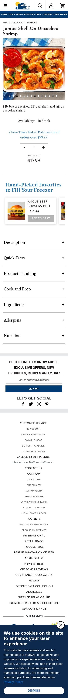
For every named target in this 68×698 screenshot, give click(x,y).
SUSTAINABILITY (34, 491)
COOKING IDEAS (33, 440)
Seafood (32, 23)
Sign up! (34, 388)
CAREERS (34, 519)
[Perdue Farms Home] (22, 5)
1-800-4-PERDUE (39, 457)
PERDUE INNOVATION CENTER (34, 552)
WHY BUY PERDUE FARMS (34, 502)
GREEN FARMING (34, 497)
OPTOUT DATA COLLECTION (34, 586)
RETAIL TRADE (34, 541)
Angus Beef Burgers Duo (39, 204)
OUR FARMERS (34, 485)
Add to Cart (41, 218)
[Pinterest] (47, 403)
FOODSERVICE (34, 547)
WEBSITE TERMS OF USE (34, 597)
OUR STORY (34, 480)
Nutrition (12, 336)
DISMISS (34, 690)
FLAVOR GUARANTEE (34, 508)
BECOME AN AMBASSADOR (34, 525)
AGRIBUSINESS (34, 558)
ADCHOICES (34, 592)
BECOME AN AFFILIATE (34, 530)
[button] (51, 5)
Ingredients (14, 304)
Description (14, 242)
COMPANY (34, 474)
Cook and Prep (17, 289)
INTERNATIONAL (34, 535)
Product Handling (20, 273)
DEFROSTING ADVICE (33, 446)
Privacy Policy (13, 681)
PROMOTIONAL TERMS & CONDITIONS (34, 603)
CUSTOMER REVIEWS (34, 569)
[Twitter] (31, 403)
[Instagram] (39, 403)
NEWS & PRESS (34, 564)
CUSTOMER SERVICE (33, 423)
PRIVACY (34, 580)
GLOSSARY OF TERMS (33, 452)
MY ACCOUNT (33, 429)
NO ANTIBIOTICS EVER (34, 513)
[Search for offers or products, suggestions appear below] (40, 5)
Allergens (12, 320)
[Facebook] (23, 403)
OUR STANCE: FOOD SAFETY (34, 575)
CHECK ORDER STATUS (33, 435)
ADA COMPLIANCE (34, 608)
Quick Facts (14, 258)
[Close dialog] (60, 624)
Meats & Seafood (13, 23)
